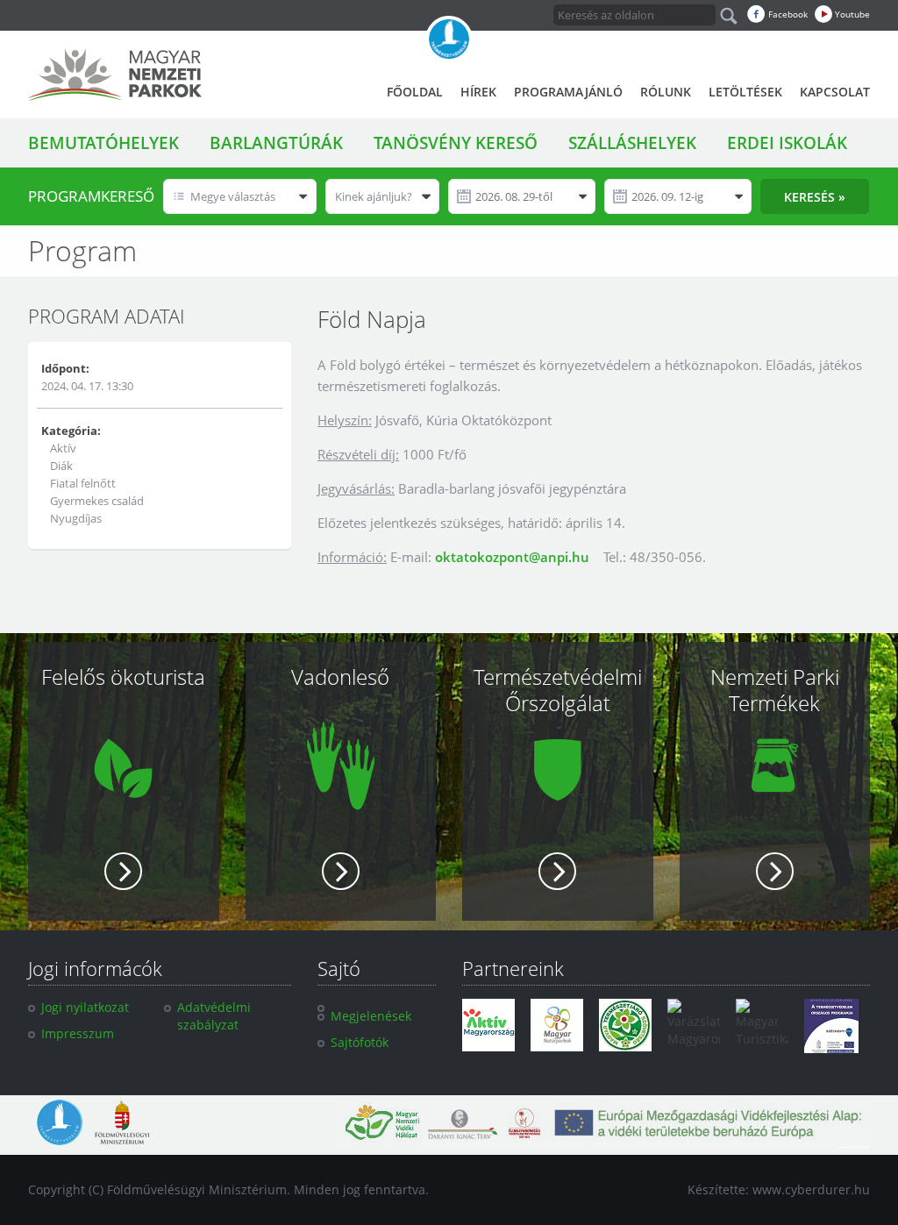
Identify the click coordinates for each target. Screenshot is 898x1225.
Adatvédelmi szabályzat (214, 1016)
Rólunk (665, 91)
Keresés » (814, 197)
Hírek (478, 91)
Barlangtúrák (276, 143)
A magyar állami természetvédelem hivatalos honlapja (449, 39)
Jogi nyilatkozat (85, 1007)
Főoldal (415, 91)
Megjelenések (371, 1016)
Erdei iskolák (787, 143)
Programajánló (568, 91)
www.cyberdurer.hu (811, 1189)
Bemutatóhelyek (103, 143)
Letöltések (745, 91)
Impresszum (77, 1033)
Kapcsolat (835, 91)
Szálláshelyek (632, 143)
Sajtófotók (359, 1042)
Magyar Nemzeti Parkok (115, 74)
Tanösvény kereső (456, 143)
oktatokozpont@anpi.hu (512, 557)
